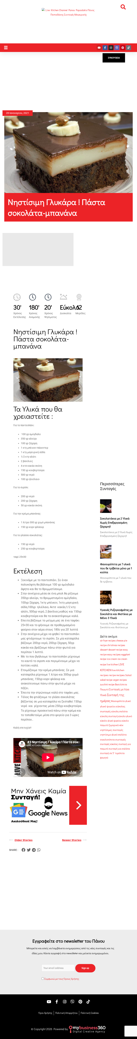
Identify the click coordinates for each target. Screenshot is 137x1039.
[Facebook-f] (105, 47)
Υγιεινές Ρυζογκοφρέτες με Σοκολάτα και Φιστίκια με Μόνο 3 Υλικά (116, 614)
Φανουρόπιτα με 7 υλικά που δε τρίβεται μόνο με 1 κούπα (116, 568)
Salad (128, 675)
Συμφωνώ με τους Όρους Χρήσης (61, 978)
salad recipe (106, 679)
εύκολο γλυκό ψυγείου (110, 720)
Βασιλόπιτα (121, 684)
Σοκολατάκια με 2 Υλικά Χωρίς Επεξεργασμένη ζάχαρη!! (115, 522)
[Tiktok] (128, 47)
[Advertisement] (68, 81)
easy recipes (114, 654)
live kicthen (112, 664)
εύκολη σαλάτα (119, 711)
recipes (120, 675)
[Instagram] (110, 47)
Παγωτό (104, 689)
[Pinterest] (122, 47)
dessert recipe (115, 649)
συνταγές (120, 739)
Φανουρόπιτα (118, 700)
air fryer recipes (108, 640)
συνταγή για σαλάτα (119, 748)
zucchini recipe (107, 684)
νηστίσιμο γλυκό (108, 734)
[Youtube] (99, 47)
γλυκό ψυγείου (108, 706)
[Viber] (116, 47)
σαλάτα (122, 734)
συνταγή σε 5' (107, 753)
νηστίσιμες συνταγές (111, 730)
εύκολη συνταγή (109, 716)
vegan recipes (120, 679)
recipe (112, 675)
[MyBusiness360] (87, 1029)
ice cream (112, 659)
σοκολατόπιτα (107, 739)
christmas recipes (116, 645)
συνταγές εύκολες (109, 744)
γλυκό (128, 700)
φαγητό (104, 757)
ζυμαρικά (114, 725)
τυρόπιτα (120, 753)
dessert (104, 649)
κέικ (121, 725)
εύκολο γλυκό (125, 716)
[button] (123, 7)
